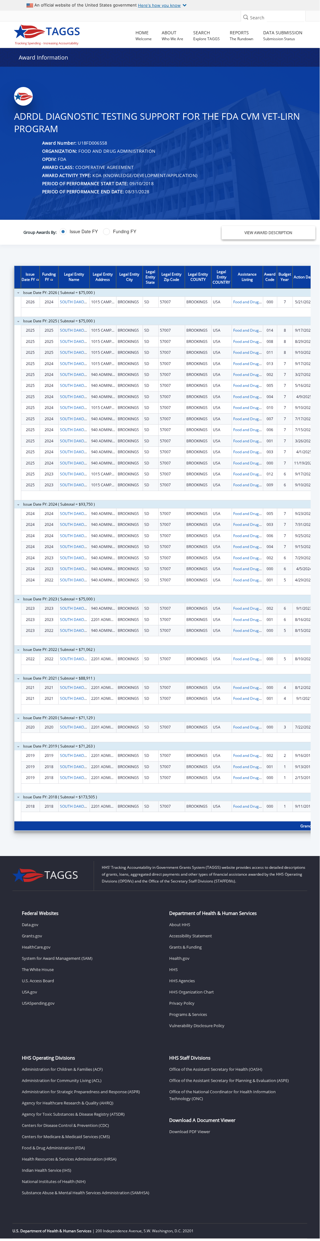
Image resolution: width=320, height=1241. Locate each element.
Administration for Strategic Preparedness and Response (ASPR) (81, 1091)
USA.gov (29, 992)
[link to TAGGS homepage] (47, 33)
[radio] (79, 231)
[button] (245, 17)
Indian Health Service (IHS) (46, 1170)
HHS (173, 969)
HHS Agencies (182, 981)
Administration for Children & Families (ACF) (62, 1069)
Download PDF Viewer (189, 1131)
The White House (38, 969)
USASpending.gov (38, 1003)
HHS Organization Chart (191, 992)
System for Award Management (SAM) (57, 958)
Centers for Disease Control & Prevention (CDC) (65, 1125)
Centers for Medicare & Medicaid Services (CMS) (66, 1136)
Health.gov (179, 958)
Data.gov (30, 924)
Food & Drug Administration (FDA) (53, 1148)
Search (257, 18)
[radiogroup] (119, 232)
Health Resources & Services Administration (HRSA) (69, 1159)
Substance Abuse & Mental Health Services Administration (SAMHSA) (85, 1192)
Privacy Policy (181, 1003)
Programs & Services (188, 1014)
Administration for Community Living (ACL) (61, 1080)
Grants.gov (32, 936)
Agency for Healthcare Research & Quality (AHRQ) (67, 1103)
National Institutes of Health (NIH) (54, 1181)
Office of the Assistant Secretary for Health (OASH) (215, 1069)
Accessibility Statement (190, 936)
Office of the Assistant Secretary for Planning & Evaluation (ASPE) (229, 1080)
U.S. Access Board (38, 981)
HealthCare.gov (36, 947)
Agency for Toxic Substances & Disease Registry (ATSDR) (73, 1114)
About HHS (179, 924)
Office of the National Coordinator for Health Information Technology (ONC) (222, 1095)
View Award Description (268, 232)
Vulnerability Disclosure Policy (196, 1025)
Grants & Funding (185, 947)
